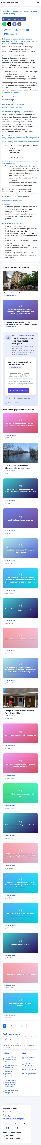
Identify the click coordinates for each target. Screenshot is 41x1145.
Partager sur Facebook (16, 19)
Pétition (9, 30)
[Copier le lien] (19, 24)
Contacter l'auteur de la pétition (14, 107)
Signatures (23, 30)
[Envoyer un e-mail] (14, 24)
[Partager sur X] (9, 24)
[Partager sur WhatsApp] (4, 24)
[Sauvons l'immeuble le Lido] (20, 284)
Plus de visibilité (12, 34)
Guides (6, 1053)
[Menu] (38, 3)
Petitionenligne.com (10, 3)
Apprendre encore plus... (15, 1119)
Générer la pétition (20, 390)
